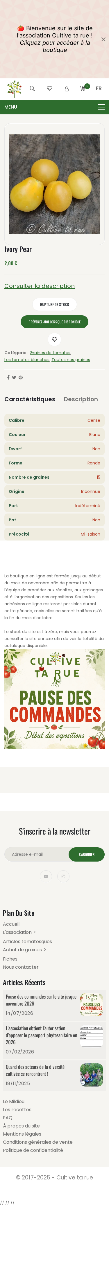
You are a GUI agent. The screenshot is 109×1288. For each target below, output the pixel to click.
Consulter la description (39, 285)
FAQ (7, 1117)
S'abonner (86, 854)
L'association (17, 932)
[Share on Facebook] (8, 377)
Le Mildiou (13, 1101)
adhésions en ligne (23, 604)
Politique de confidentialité (33, 1150)
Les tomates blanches (26, 360)
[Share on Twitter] (14, 377)
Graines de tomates (50, 353)
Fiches (10, 959)
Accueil (11, 924)
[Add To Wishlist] (54, 339)
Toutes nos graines (70, 360)
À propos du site (21, 1126)
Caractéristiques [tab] (29, 399)
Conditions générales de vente (38, 1142)
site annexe (41, 639)
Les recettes (17, 1109)
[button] (99, 95)
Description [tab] (81, 399)
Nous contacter (21, 967)
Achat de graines (22, 949)
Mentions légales (22, 1134)
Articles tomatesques (27, 941)
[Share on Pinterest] (21, 377)
